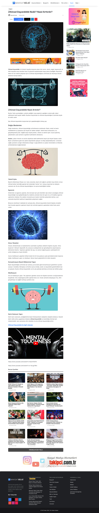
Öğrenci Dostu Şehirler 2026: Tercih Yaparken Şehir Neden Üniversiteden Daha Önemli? (16, 422)
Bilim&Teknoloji (54, 3)
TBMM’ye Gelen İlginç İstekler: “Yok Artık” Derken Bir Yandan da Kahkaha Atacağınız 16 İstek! (54, 386)
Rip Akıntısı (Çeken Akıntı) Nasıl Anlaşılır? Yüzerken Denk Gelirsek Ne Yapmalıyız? (35, 404)
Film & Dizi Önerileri (54, 482)
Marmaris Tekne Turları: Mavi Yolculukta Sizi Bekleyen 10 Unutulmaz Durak (35, 492)
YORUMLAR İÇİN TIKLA (36, 450)
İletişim (71, 482)
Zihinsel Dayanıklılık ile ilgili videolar (20, 325)
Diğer (76, 3)
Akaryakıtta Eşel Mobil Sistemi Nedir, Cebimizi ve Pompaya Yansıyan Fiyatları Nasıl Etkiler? (35, 423)
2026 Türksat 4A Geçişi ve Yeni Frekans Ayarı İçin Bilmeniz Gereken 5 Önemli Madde (15, 386)
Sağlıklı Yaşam (53, 496)
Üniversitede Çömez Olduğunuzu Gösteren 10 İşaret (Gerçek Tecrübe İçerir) (54, 404)
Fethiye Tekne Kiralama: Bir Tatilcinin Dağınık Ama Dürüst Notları (36, 486)
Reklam (72, 484)
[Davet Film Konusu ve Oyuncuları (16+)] (71, 72)
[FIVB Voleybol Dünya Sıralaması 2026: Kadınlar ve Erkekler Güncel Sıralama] (54, 414)
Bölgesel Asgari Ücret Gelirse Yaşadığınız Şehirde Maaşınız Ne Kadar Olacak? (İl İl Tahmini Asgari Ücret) (54, 442)
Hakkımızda (73, 479)
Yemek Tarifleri (53, 487)
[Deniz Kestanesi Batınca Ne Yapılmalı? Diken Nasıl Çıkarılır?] (16, 397)
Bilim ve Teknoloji (54, 494)
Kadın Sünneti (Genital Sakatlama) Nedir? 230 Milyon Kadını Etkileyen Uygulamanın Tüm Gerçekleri (35, 442)
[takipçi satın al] (35, 61)
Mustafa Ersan (14, 15)
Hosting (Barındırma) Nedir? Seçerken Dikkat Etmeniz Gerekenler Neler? (35, 503)
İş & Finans (52, 501)
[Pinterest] (35, 19)
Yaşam (71, 3)
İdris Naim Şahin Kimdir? (82, 57)
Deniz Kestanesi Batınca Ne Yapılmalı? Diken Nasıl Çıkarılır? (15, 404)
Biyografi (45, 3)
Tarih (51, 499)
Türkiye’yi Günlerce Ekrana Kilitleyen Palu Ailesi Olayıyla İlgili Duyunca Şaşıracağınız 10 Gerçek (16, 442)
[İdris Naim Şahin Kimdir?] (71, 59)
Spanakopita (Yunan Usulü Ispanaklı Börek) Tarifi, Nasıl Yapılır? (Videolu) (82, 52)
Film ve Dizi (64, 3)
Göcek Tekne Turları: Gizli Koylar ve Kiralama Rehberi (35, 482)
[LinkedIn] (32, 19)
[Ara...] (81, 3)
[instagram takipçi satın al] (49, 461)
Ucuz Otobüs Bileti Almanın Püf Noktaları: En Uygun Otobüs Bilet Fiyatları (36, 497)
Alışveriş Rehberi (36, 3)
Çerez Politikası (73, 489)
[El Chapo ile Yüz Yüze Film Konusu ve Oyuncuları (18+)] (71, 66)
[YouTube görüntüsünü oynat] (35, 343)
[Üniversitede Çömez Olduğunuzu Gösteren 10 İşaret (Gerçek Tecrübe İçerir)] (54, 397)
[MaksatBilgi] (22, 2)
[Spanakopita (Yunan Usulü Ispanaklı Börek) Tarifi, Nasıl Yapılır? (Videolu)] (71, 52)
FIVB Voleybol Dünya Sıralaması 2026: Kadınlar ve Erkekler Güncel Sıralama (54, 422)
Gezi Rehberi (53, 489)
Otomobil (52, 503)
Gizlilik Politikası (74, 487)
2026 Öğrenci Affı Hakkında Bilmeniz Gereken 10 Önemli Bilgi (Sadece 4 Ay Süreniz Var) (35, 386)
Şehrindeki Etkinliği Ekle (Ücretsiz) (75, 492)
